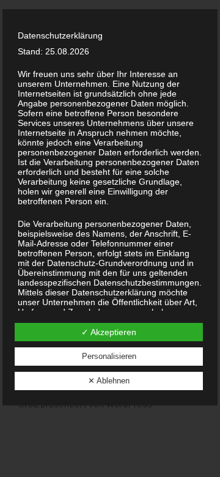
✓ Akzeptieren (108, 332)
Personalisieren (109, 356)
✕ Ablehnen (109, 380)
